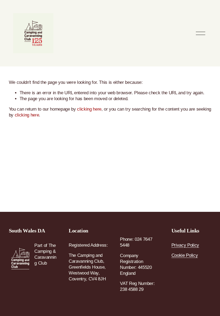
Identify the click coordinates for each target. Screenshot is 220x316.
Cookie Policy (184, 255)
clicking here (89, 109)
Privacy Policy (185, 245)
